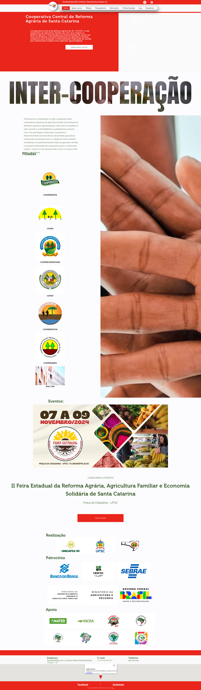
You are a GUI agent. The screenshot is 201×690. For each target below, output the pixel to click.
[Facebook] (151, 2)
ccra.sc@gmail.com (104, 660)
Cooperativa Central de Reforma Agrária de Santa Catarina (59, 18)
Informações (100, 518)
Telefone (133, 658)
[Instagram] (144, 2)
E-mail (101, 658)
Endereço (52, 658)
